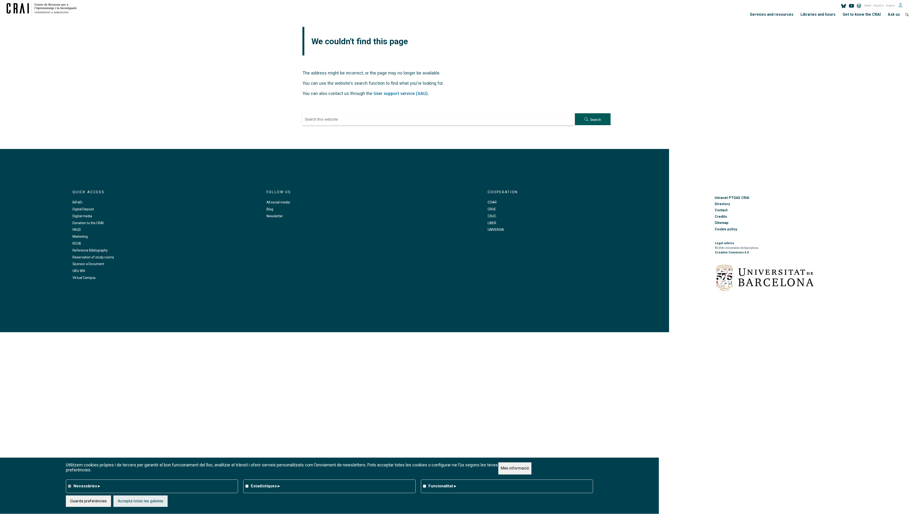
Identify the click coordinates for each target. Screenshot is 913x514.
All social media (278, 202)
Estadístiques (265, 486)
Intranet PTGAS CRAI (732, 198)
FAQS (77, 230)
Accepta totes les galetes (140, 501)
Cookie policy (726, 229)
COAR (492, 202)
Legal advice (724, 243)
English (890, 5)
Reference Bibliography (90, 250)
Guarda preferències (88, 501)
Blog (270, 209)
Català (867, 5)
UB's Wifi (79, 271)
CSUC (492, 216)
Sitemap (721, 223)
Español (879, 5)
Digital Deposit (83, 209)
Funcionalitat (442, 486)
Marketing (80, 236)
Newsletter (275, 216)
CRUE (492, 209)
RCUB (77, 243)
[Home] (43, 8)
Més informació (515, 468)
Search (595, 120)
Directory (722, 204)
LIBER (492, 223)
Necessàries (86, 486)
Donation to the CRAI (88, 223)
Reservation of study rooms (93, 257)
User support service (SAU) (401, 93)
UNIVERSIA (496, 230)
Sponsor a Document (88, 264)
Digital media (82, 216)
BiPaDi (77, 202)
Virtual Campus (84, 278)
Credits (721, 217)
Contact (721, 210)
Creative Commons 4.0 (732, 252)
